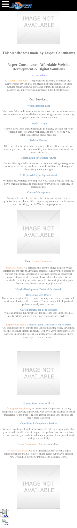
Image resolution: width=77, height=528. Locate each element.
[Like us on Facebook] (5, 514)
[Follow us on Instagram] (5, 522)
